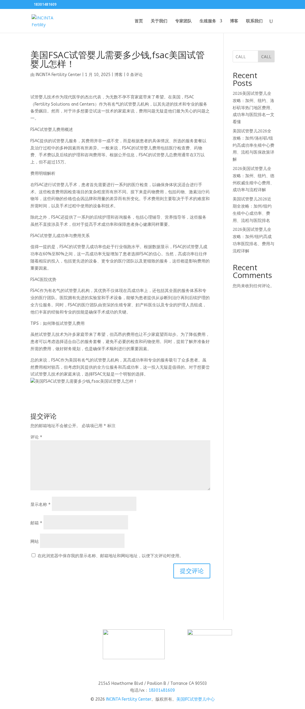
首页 (139, 21)
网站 (34, 541)
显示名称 (40, 504)
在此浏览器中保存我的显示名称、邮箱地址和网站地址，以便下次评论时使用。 (110, 555)
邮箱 (36, 523)
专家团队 (183, 21)
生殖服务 (208, 21)
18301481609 (162, 690)
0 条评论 (135, 74)
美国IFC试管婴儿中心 (195, 699)
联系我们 (254, 21)
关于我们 (159, 21)
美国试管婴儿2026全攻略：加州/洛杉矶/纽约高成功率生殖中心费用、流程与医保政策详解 (253, 145)
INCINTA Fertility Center (58, 74)
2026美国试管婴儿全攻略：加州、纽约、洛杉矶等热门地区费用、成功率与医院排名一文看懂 (253, 107)
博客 (234, 21)
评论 (36, 437)
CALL (266, 56)
